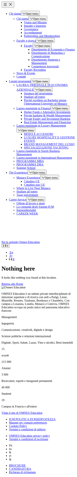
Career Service (17, 199)
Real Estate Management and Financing (47, 122)
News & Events (25, 73)
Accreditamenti (33, 32)
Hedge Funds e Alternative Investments (47, 112)
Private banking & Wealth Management (47, 115)
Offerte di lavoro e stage (30, 203)
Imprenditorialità (26, 210)
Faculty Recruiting (35, 69)
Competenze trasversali (45, 66)
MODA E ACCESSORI (38, 134)
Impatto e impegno (35, 25)
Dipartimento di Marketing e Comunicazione (48, 54)
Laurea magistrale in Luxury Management (41, 125)
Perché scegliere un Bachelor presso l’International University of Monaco (45, 102)
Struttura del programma (38, 93)
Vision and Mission (35, 22)
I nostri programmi (20, 81)
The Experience (18, 172)
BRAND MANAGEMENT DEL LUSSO (49, 144)
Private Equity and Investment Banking (47, 118)
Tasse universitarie (27, 195)
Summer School (25, 167)
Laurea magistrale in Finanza (33, 108)
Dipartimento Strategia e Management (45, 61)
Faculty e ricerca (26, 40)
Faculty (28, 45)
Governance (31, 29)
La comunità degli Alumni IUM (35, 206)
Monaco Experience (28, 177)
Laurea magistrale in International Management (44, 157)
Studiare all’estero (34, 96)
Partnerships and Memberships (42, 36)
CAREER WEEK (27, 213)
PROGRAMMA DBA (30, 164)
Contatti (21, 76)
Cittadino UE (32, 181)
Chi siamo (15, 13)
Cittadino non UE (34, 184)
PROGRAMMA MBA (30, 161)
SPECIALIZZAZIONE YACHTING (46, 147)
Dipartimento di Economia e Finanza (53, 49)
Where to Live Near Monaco (33, 188)
